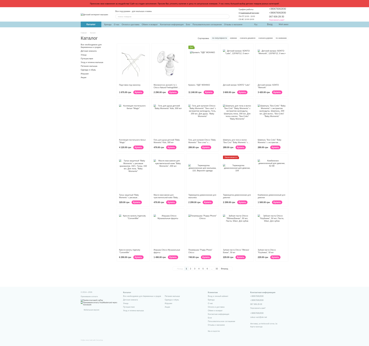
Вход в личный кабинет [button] (218, 296)
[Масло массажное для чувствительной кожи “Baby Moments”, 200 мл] (168, 174)
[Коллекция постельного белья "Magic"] (133, 118)
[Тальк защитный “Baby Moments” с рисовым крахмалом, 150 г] (133, 174)
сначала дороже (265, 38)
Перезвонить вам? (276, 20)
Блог (188, 24)
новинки (233, 38)
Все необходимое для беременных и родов (142, 296)
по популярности (219, 38)
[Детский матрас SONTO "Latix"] (237, 64)
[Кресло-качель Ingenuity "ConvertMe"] (133, 228)
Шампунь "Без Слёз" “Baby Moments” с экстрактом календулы (269, 142)
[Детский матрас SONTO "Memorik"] (272, 64)
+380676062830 (277, 9)
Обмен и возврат (150, 24)
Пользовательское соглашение (207, 24)
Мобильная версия (91, 310)
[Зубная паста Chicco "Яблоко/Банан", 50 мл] (237, 228)
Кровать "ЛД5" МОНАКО (199, 85)
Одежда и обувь (88, 70)
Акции (83, 77)
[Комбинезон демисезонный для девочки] (272, 174)
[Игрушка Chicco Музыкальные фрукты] (168, 228)
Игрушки (85, 73)
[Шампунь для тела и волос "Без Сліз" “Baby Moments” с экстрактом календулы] (237, 118)
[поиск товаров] (227, 16)
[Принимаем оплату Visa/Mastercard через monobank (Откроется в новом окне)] (100, 304)
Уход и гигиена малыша (92, 62)
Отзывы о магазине (233, 24)
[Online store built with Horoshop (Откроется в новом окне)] (92, 342)
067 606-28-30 (276, 16)
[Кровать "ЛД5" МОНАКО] (202, 64)
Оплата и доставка (130, 24)
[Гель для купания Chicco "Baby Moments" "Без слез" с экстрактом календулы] (202, 118)
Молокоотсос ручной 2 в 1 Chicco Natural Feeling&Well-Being (166, 87)
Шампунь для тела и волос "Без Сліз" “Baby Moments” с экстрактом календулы (235, 142)
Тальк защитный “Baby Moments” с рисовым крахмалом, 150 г (129, 197)
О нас (116, 24)
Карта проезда (256, 327)
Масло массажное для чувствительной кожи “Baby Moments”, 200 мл (166, 197)
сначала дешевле (247, 38)
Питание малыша (89, 66)
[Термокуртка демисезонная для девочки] (237, 174)
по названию (281, 38)
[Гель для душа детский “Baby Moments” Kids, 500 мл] (168, 118)
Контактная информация (172, 24)
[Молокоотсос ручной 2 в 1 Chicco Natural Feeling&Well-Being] (168, 64)
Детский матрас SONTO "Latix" (236, 85)
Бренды (108, 24)
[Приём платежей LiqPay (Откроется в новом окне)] (92, 300)
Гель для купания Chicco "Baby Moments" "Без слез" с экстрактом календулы (202, 142)
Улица (83, 54)
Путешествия (87, 58)
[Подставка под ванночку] (133, 64)
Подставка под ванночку (130, 85)
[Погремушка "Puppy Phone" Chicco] (202, 228)
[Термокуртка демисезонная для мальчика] (202, 174)
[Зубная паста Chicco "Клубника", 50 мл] (272, 228)
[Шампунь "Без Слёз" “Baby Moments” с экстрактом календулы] (272, 118)
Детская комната (89, 51)
